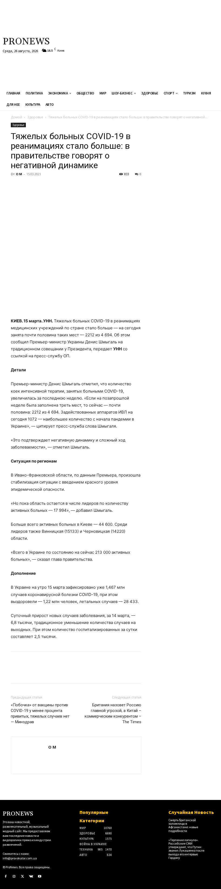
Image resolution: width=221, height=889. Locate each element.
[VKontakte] (31, 877)
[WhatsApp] (53, 186)
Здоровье (35, 117)
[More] (66, 186)
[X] (28, 186)
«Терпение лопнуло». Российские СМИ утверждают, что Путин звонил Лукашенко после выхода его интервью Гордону (186, 849)
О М (19, 174)
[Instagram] (14, 877)
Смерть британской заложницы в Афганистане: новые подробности (183, 825)
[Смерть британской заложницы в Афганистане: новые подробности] (213, 822)
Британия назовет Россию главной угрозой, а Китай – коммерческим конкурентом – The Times (113, 713)
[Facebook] (16, 186)
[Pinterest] (41, 186)
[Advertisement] (148, 43)
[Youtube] (40, 877)
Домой (16, 117)
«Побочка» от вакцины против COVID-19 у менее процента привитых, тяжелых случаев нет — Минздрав (40, 713)
